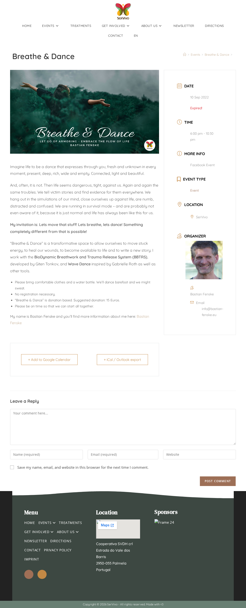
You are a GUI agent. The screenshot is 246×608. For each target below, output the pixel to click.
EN (136, 35)
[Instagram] (42, 574)
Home (29, 522)
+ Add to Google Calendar (49, 359)
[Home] (184, 54)
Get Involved (37, 531)
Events (45, 522)
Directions (60, 541)
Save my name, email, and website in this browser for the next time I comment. (82, 467)
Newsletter (35, 541)
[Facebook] (28, 574)
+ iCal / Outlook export (122, 359)
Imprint (31, 559)
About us (66, 531)
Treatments (70, 522)
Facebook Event (202, 165)
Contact (32, 550)
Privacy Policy (57, 550)
